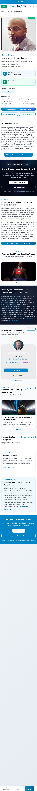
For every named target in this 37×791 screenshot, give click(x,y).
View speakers (8, 467)
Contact (4, 6)
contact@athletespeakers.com (26, 191)
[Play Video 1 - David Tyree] (18, 271)
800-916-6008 (9, 191)
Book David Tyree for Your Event (18, 155)
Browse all (31, 329)
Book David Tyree (19, 182)
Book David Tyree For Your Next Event (18, 243)
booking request (13, 320)
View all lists (30, 388)
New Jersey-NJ (13, 83)
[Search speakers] (30, 6)
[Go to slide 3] (18, 380)
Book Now (19, 531)
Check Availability (10, 114)
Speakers (9, 11)
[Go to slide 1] (16, 282)
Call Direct (28, 114)
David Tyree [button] (7, 55)
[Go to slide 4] (19, 380)
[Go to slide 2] (17, 380)
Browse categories (28, 437)
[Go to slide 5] (20, 380)
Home (3, 11)
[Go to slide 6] (21, 380)
